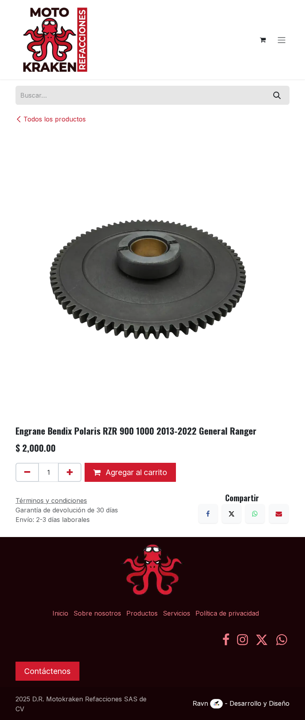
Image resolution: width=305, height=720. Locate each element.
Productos (142, 613)
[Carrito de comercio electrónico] (262, 40)
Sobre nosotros (97, 613)
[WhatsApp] (254, 513)
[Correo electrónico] (278, 513)
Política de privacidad (227, 613)
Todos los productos (54, 119)
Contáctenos (47, 671)
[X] (231, 513)
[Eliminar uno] (27, 472)
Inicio (60, 613)
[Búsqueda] (277, 95)
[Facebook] (208, 513)
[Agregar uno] (69, 472)
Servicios (176, 613)
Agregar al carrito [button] (135, 472)
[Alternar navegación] (282, 39)
